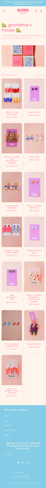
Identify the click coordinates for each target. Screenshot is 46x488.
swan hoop (34, 157)
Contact (7, 425)
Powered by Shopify (32, 483)
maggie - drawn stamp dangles (11, 251)
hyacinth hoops (34, 344)
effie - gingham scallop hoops (12, 345)
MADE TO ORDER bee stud (34, 207)
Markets (7, 435)
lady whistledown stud (12, 297)
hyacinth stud (34, 112)
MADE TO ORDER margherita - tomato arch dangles (34, 298)
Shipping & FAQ (10, 430)
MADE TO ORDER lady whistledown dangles (11, 160)
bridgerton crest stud (34, 251)
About (6, 420)
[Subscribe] (39, 454)
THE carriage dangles (12, 207)
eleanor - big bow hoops (12, 113)
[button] (4, 11)
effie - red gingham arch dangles (11, 391)
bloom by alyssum (19, 483)
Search (7, 416)
